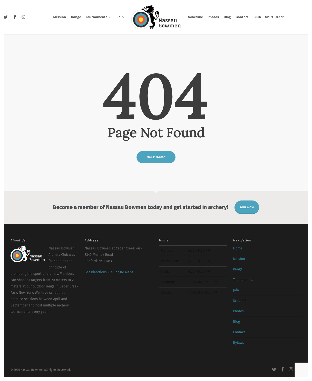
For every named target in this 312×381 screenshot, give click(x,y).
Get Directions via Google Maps (109, 272)
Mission (239, 259)
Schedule (240, 301)
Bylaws (238, 343)
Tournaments (243, 280)
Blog (236, 322)
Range (238, 269)
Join (236, 290)
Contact (239, 332)
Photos (238, 311)
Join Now (247, 207)
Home (237, 248)
